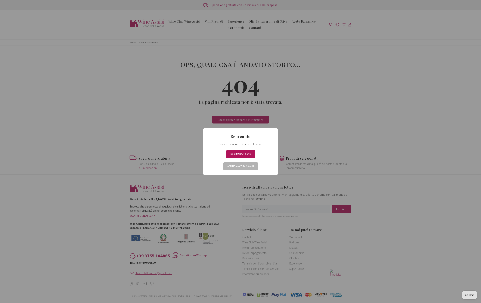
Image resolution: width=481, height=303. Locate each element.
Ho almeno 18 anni (241, 154)
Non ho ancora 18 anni (240, 166)
